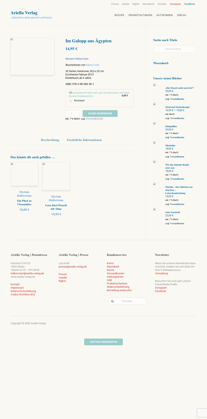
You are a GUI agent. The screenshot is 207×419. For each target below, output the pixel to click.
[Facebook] (194, 324)
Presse (63, 274)
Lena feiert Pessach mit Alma (56, 207)
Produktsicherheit (117, 283)
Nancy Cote (92, 64)
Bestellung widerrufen (119, 290)
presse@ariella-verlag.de (73, 266)
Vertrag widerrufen (103, 341)
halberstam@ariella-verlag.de (27, 273)
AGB (109, 280)
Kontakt (15, 284)
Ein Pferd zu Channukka (24, 202)
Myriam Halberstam (24, 194)
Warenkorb (113, 266)
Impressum (17, 287)
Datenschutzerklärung (23, 291)
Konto (110, 263)
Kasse (110, 270)
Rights (62, 280)
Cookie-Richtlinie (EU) (23, 294)
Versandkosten (94, 118)
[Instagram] (188, 325)
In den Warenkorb (100, 113)
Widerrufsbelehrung (118, 286)
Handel (63, 277)
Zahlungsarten (115, 276)
